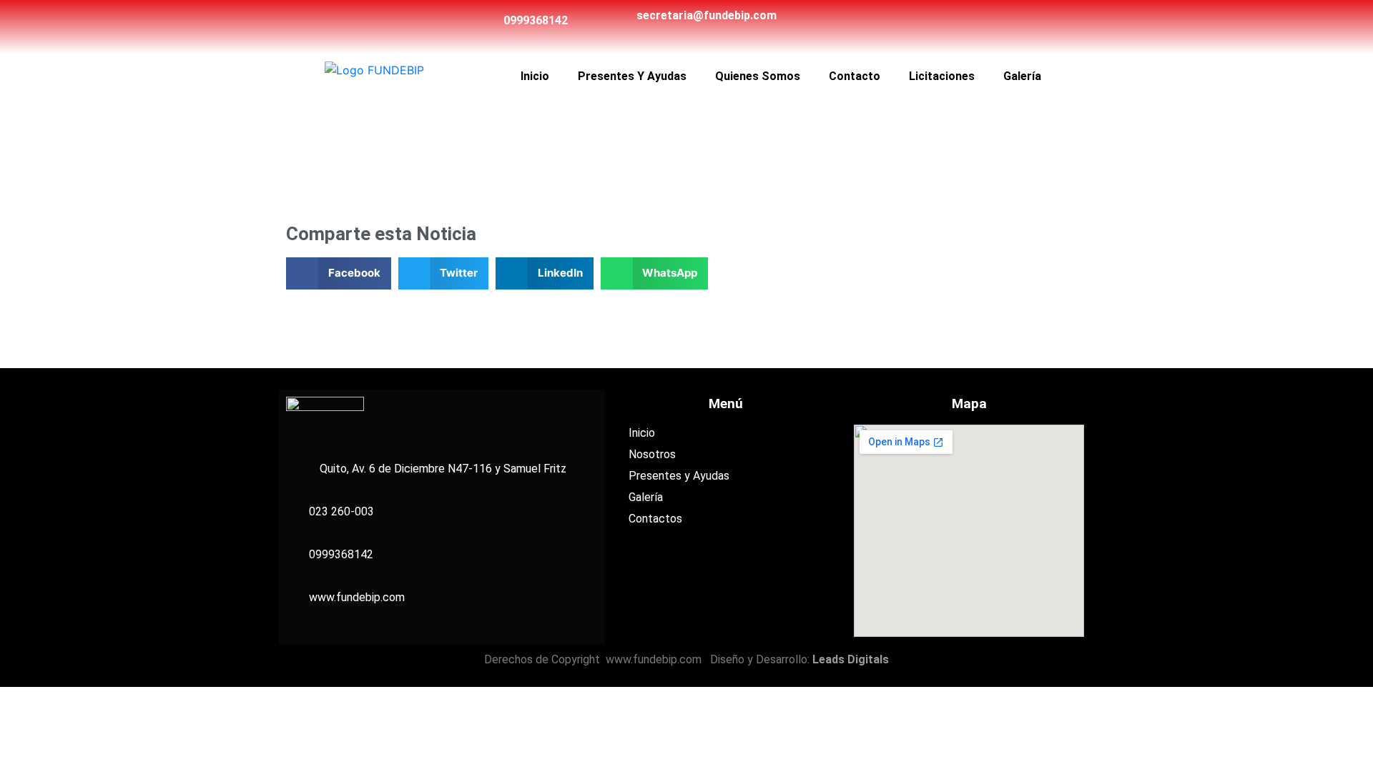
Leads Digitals (850, 659)
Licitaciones (942, 76)
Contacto (854, 76)
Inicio (535, 76)
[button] (338, 273)
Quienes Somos (757, 76)
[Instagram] (967, 21)
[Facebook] (923, 21)
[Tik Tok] (945, 21)
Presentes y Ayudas (632, 76)
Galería (1022, 76)
